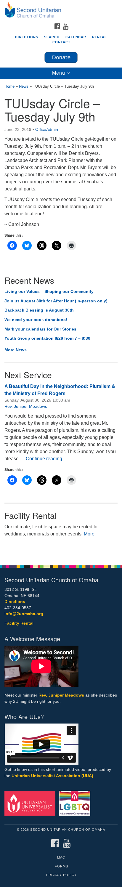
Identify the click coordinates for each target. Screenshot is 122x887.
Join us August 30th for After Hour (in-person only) (55, 301)
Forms (61, 866)
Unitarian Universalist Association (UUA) (52, 776)
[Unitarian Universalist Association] (31, 803)
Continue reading (44, 458)
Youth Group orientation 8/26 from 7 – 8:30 (47, 338)
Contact (61, 42)
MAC (61, 857)
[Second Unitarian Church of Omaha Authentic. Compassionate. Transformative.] (61, 10)
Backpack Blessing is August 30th (39, 310)
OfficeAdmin (46, 129)
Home (9, 86)
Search (52, 37)
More (89, 533)
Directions (26, 37)
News (23, 86)
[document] (61, 319)
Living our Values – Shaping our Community (49, 291)
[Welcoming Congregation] (76, 803)
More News (15, 349)
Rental (99, 37)
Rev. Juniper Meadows (25, 406)
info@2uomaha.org (23, 614)
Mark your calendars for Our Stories (40, 329)
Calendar (75, 37)
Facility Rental (18, 623)
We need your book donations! (35, 319)
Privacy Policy (61, 875)
